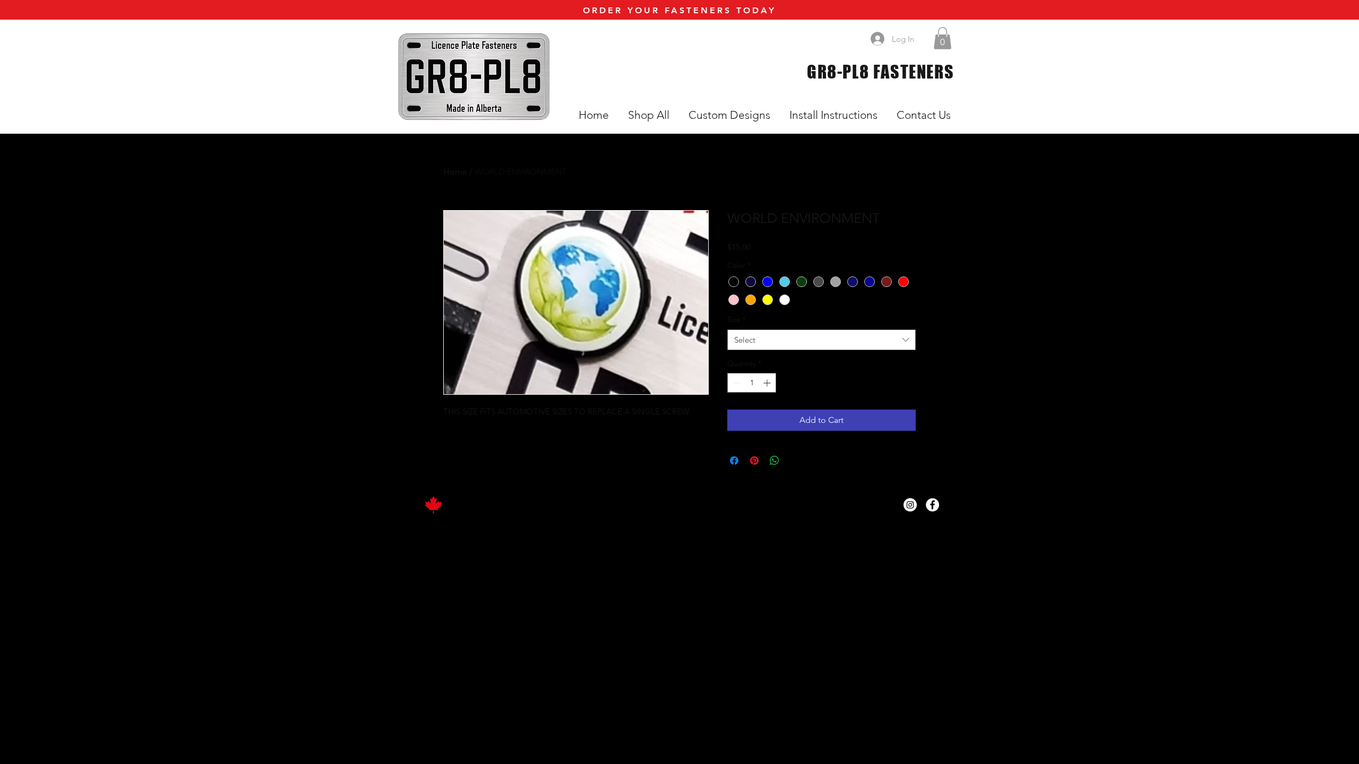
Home (455, 172)
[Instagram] (910, 504)
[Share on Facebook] (734, 460)
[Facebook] (932, 504)
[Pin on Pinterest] (754, 460)
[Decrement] (735, 383)
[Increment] (768, 383)
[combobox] (821, 339)
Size (736, 319)
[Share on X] (794, 460)
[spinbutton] (751, 383)
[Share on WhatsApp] (774, 460)
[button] (942, 38)
